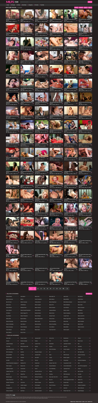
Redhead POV (27, 363)
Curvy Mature (51, 326)
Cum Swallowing (55, 368)
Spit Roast (27, 390)
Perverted (12, 385)
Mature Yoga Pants (67, 318)
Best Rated (24, 4)
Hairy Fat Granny (55, 385)
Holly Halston (71, 104)
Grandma (56, 76)
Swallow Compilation (84, 385)
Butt (53, 242)
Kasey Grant (9, 215)
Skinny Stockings (55, 349)
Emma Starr (14, 35)
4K (55, 351)
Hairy (30, 118)
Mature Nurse (51, 313)
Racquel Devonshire (68, 159)
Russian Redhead (55, 365)
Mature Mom (80, 304)
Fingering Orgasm (12, 368)
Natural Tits (89, 118)
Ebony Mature (8, 332)
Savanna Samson (73, 35)
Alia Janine (67, 49)
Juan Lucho (81, 256)
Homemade (16, 76)
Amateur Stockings (84, 354)
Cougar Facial (66, 315)
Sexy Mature (8, 315)
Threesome (40, 76)
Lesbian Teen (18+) (12, 371)
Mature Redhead (67, 304)
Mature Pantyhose (9, 321)
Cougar (60, 187)
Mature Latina (37, 321)
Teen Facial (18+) (52, 329)
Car (40, 132)
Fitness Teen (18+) (70, 390)
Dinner (27, 349)
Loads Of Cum (41, 343)
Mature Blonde (9, 307)
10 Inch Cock (27, 371)
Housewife (52, 76)
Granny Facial (51, 318)
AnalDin (8, 75)
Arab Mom (27, 343)
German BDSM (12, 354)
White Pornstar (70, 354)
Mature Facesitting (52, 324)
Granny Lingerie (70, 349)
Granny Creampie (12, 390)
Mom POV (12, 374)
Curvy (66, 21)
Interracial (23, 49)
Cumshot (12, 49)
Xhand (81, 48)
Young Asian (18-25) (70, 363)
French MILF (70, 340)
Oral (30, 90)
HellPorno (81, 89)
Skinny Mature (9, 310)
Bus (70, 351)
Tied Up (41, 360)
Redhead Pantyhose (41, 376)
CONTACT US (90, 401)
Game (15, 187)
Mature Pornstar (24, 321)
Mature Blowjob (38, 315)
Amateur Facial (52, 315)
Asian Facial (66, 296)
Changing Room (12, 387)
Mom (25, 21)
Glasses (58, 21)
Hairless (55, 371)
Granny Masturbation (70, 365)
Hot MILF (12, 360)
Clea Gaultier (86, 256)
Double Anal (41, 363)
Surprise (55, 346)
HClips (8, 48)
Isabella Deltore (38, 104)
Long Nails (41, 365)
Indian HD (70, 346)
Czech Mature (66, 307)
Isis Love (8, 90)
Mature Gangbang (67, 313)
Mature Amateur (42, 270)
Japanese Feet (41, 354)
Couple (37, 215)
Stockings (27, 104)
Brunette (39, 173)
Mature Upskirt (66, 329)
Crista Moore (67, 256)
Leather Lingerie (27, 385)
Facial (37, 21)
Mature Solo (8, 304)
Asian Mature (23, 324)
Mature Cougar (66, 324)
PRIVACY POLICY (79, 401)
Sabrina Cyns (53, 90)
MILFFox (8, 158)
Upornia (22, 75)
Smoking (27, 354)
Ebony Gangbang (27, 376)
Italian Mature (80, 313)
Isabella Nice (44, 104)
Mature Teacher (38, 307)
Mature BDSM (66, 299)
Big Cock (11, 21)
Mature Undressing (9, 324)
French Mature (9, 329)
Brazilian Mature (38, 313)
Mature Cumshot (81, 326)
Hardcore (40, 21)
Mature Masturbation (39, 318)
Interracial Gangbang (84, 360)
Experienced (70, 338)
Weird (55, 354)
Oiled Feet (84, 346)
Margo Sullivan (23, 201)
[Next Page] (67, 288)
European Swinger (41, 351)
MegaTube (37, 103)
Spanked (55, 360)
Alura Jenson (82, 21)
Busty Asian (12, 338)
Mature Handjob (81, 321)
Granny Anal (55, 338)
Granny (29, 35)
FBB (41, 349)
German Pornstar (41, 374)
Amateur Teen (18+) (55, 363)
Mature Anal (37, 296)
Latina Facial (37, 326)
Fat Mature (8, 313)
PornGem (22, 34)
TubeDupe (37, 200)
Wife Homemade (70, 374)
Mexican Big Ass (84, 387)
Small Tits (83, 104)
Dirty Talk (86, 21)
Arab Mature (23, 296)
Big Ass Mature (23, 318)
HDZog (37, 20)
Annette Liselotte (24, 76)
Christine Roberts (24, 35)
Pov (67, 76)
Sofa (46, 215)
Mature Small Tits (81, 315)
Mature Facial (80, 324)
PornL (8, 34)
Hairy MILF (84, 376)
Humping (55, 374)
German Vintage (41, 382)
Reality (42, 35)
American (41, 118)
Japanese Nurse (70, 368)
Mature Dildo (23, 329)
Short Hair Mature (52, 321)
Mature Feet (66, 321)
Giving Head (70, 360)
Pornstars (36, 4)
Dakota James (9, 104)
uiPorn (8, 89)
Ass (72, 21)
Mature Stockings (9, 326)
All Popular (13, 4)
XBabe (22, 20)
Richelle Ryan (67, 215)
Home (8, 4)
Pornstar (29, 21)
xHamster (52, 200)
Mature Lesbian (66, 310)
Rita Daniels (9, 242)
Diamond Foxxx (67, 118)
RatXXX (66, 34)
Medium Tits (84, 379)
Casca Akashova (53, 187)
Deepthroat (16, 49)
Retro (84, 363)
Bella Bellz (12, 90)
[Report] (18, 20)
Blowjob (81, 35)
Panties (41, 340)
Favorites (42, 4)
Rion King (56, 35)
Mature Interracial (9, 299)
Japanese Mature (52, 310)
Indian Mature (80, 299)
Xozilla (81, 75)
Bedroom (10, 118)
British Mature (51, 299)
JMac (80, 76)
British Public (27, 387)
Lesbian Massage (12, 343)
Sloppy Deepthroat (12, 379)
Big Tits (15, 21)
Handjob (55, 21)
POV (55, 340)
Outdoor (15, 270)
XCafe (66, 20)
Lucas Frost (67, 35)
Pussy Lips (84, 349)
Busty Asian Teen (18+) (55, 376)
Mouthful (27, 351)
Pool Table (12, 346)
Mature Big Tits (52, 296)
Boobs (90, 132)
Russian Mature (9, 296)
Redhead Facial (23, 307)
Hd (26, 49)
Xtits (80, 20)
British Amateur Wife (27, 346)
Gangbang (25, 173)
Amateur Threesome (12, 382)
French (41, 368)
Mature (22, 21)
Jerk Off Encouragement (84, 365)
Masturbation (72, 242)
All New (18, 4)
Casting (60, 132)
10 (63, 288)
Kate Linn (22, 159)
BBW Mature (80, 310)
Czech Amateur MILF (12, 349)
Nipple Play (27, 374)
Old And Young (89, 90)
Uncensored (27, 368)
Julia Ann (66, 104)
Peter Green (27, 159)
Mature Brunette (38, 324)
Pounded (84, 374)
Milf (47, 21)
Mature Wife (8, 318)
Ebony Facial (23, 332)
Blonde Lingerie (70, 357)
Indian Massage (84, 390)
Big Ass (8, 21)
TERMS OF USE (72, 401)
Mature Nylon (37, 329)
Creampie (11, 76)
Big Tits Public (84, 371)
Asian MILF (41, 357)
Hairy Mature (80, 296)
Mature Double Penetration (26, 310)
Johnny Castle (43, 49)
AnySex (22, 48)
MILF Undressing (12, 351)
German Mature (38, 310)
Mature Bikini (66, 326)
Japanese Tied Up (41, 371)
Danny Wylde (9, 35)
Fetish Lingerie (12, 365)
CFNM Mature (23, 304)
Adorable (27, 357)
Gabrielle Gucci (23, 284)
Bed (7, 118)
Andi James (23, 104)
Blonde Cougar (12, 376)
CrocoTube (38, 172)
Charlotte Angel (85, 76)
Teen (70, 270)
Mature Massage (24, 326)
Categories (30, 4)
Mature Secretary (81, 318)
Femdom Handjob (27, 340)
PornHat (51, 158)
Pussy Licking (72, 49)
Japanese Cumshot (70, 343)
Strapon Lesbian (27, 338)
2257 (86, 401)
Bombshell (23, 187)
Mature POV (51, 304)
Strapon (84, 368)
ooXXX (8, 20)
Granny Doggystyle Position (70, 379)
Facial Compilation (38, 299)
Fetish (25, 90)
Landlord (70, 371)
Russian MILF (84, 382)
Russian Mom (70, 382)
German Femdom (41, 387)
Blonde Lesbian (12, 357)
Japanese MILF (41, 338)
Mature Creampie (81, 307)
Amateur (8, 49)
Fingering (15, 284)
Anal (60, 35)
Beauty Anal (27, 365)
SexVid (22, 103)
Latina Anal (27, 382)
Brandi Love (38, 35)
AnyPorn (37, 269)
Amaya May (52, 35)
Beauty (37, 187)
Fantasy (41, 346)
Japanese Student (41, 390)
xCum (51, 172)
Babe (55, 104)
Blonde (59, 49)
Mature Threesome (24, 315)
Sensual (12, 340)
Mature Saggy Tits (24, 313)
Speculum (70, 387)
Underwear (30, 187)
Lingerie (31, 215)
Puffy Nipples (41, 385)
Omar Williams (82, 173)
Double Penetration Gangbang (12, 363)
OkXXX (81, 241)
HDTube (37, 48)
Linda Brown (53, 159)
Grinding (55, 390)
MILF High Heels (84, 351)
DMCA (83, 401)
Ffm (36, 76)
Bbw (89, 76)
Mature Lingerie (38, 304)
